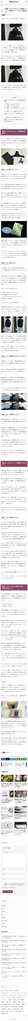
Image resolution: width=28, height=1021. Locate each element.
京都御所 (22, 999)
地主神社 (14, 1002)
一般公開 (9, 999)
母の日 (9, 1009)
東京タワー (7, 1006)
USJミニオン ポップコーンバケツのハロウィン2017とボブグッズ (14, 972)
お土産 (4, 905)
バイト (24, 995)
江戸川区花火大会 (15, 1009)
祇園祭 (3, 1011)
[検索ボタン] (26, 1)
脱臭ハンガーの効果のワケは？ (14, 117)
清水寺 (22, 1009)
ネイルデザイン (5, 995)
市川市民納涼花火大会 (6, 1004)
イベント (5, 908)
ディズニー (24, 992)
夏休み (19, 1002)
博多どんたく (8, 1002)
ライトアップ (19, 997)
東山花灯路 (21, 1006)
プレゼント (8, 997)
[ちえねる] (14, 1)
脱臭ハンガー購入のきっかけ (13, 104)
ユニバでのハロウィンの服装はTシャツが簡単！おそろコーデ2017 (13, 976)
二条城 (14, 999)
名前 (4, 869)
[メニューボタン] (1, 1)
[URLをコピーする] (25, 759)
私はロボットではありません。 (10, 887)
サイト (4, 879)
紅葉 (10, 1011)
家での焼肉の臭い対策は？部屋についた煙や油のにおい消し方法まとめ (14, 937)
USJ (2, 990)
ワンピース (4, 999)
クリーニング (13, 992)
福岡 (7, 1011)
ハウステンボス (12, 995)
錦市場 (20, 1011)
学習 (23, 1002)
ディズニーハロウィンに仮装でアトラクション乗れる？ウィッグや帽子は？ (13, 968)
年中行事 (5, 920)
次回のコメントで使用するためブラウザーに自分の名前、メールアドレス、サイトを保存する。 (14, 884)
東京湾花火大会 (14, 1006)
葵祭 (16, 1011)
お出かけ (11, 990)
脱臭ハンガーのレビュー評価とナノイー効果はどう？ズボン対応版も (14, 946)
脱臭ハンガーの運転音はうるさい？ (15, 111)
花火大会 (5, 926)
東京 (2, 1006)
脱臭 (8, 752)
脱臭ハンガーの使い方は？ (13, 106)
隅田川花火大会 (5, 1013)
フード (3, 997)
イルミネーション (5, 992)
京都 (4, 917)
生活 (4, 752)
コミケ (18, 992)
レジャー (5, 914)
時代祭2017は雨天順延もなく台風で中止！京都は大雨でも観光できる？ (14, 963)
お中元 (6, 990)
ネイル (4, 911)
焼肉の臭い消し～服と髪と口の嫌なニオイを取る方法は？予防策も (14, 941)
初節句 (3, 1002)
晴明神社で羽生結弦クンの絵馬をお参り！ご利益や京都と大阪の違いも (14, 959)
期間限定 (23, 1004)
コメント (5, 852)
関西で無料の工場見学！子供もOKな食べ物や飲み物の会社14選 (14, 950)
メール (4, 874)
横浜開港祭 (4, 1009)
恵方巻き (18, 1004)
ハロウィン (19, 995)
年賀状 (13, 1004)
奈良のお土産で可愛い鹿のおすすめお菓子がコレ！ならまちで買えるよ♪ (14, 954)
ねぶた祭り (17, 990)
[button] (3, 759)
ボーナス (14, 997)
